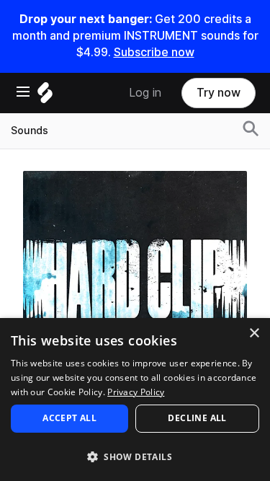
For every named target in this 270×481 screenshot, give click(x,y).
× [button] (253, 333)
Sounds (29, 130)
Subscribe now (154, 52)
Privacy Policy (135, 392)
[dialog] (135, 399)
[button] (135, 456)
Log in (145, 93)
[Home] (45, 96)
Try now (218, 93)
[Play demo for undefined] (135, 283)
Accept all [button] (69, 418)
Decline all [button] (197, 418)
